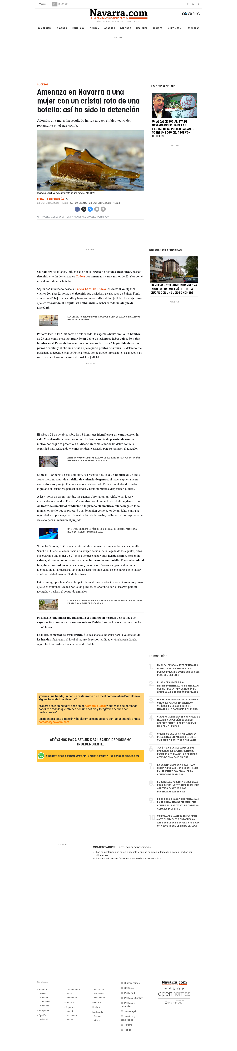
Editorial (44, 1019)
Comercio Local (95, 706)
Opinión (94, 28)
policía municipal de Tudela (81, 217)
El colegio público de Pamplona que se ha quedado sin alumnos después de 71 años (103, 318)
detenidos (103, 217)
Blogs (69, 993)
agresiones (57, 217)
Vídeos (97, 1020)
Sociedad (44, 1005)
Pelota (70, 1019)
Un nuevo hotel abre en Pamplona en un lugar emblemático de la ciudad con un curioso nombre (173, 289)
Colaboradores (73, 989)
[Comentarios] (103, 208)
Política (43, 993)
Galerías (98, 1016)
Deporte (125, 28)
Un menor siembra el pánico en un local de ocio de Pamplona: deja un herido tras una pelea (102, 530)
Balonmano (99, 989)
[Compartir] (77, 208)
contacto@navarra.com (54, 722)
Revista (157, 28)
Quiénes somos (132, 983)
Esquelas (193, 28)
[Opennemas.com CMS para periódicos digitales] (174, 997)
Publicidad (129, 993)
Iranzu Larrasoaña (51, 199)
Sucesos (44, 997)
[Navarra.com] (118, 13)
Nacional (142, 28)
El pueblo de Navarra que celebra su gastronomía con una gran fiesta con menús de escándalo (104, 602)
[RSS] (183, 988)
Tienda (127, 1030)
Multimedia (175, 28)
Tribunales (45, 1001)
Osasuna (109, 28)
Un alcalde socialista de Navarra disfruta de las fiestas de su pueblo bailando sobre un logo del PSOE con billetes (173, 129)
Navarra (62, 28)
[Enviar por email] (96, 208)
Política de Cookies (133, 998)
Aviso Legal (130, 1011)
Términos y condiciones (134, 847)
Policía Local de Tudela (90, 288)
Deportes (69, 1007)
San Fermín (44, 28)
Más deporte (99, 997)
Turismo (128, 1025)
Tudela (46, 217)
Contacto (129, 988)
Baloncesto (72, 1015)
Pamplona (78, 28)
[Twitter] (66, 199)
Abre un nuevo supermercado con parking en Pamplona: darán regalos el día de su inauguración (103, 459)
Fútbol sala (99, 993)
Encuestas (72, 997)
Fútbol (70, 1011)
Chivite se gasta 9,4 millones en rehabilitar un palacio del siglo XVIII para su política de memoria (176, 737)
